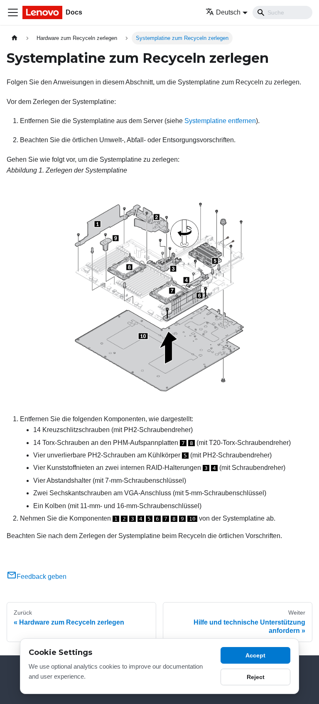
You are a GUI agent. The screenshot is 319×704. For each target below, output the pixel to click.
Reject (256, 677)
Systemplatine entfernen (220, 120)
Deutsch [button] (228, 12)
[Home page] (14, 38)
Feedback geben (41, 576)
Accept (255, 655)
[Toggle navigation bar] (13, 12)
